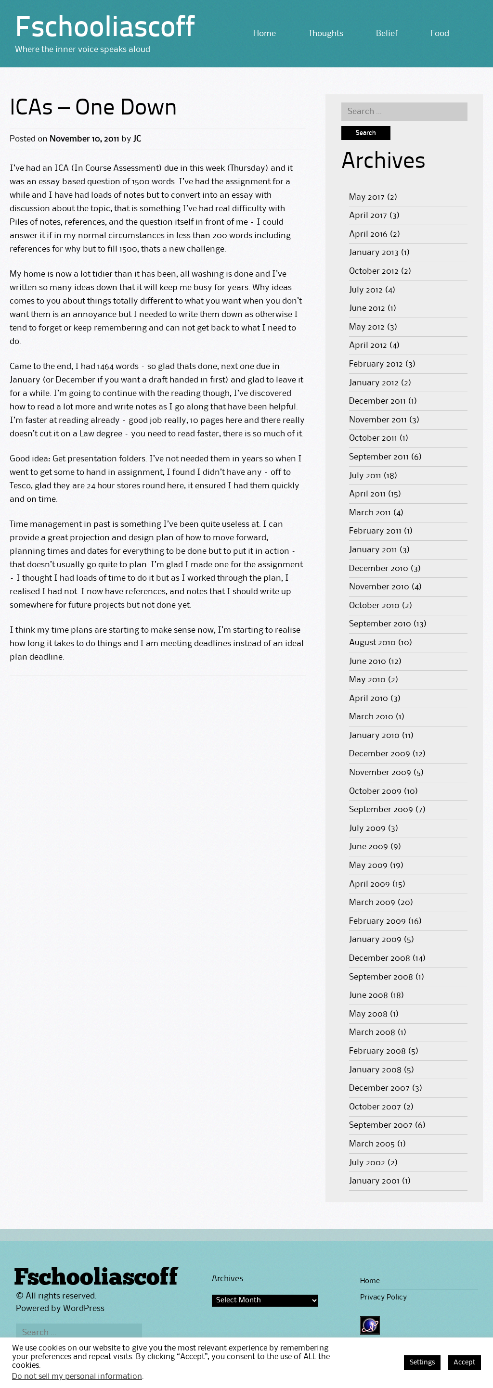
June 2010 (367, 661)
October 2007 (375, 1107)
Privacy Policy (383, 1297)
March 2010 (371, 717)
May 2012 (367, 327)
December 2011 (377, 401)
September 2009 (381, 810)
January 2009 (375, 939)
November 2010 (379, 587)
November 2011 (378, 420)
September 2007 (381, 1125)
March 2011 (370, 513)
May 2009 (368, 865)
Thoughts (326, 34)
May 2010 (367, 680)
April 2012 (368, 345)
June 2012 (367, 308)
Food (439, 34)
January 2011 (373, 550)
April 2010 (368, 698)
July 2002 (367, 1163)
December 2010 (378, 569)
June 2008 (368, 995)
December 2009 (379, 754)
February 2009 (377, 921)
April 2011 (367, 494)
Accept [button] (464, 1363)
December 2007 (379, 1088)
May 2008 (368, 1014)
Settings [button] (422, 1363)
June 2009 (368, 847)
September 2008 (381, 977)
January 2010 (374, 735)
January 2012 (374, 383)
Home (264, 34)
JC (137, 139)
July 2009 (367, 828)
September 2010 (380, 624)
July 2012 (366, 290)
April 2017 (368, 215)
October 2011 (373, 438)
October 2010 (374, 606)
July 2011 (365, 476)
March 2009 (372, 902)
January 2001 (374, 1181)
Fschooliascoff (105, 28)
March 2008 (372, 1032)
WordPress (83, 1308)
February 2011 (375, 531)
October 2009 (375, 791)
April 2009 (369, 884)
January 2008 (375, 1070)
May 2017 (367, 197)
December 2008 (379, 958)
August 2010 (372, 643)
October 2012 (374, 271)
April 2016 (368, 234)
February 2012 (376, 364)
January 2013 (374, 252)
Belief (387, 34)
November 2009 (380, 773)
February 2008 (377, 1051)
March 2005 (372, 1144)
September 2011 (379, 457)
